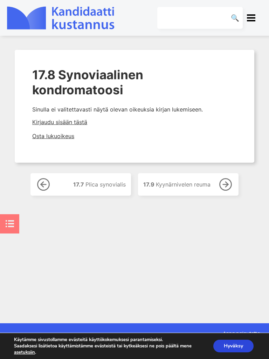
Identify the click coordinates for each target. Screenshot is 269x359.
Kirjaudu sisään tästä (59, 122)
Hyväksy (233, 346)
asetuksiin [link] (24, 352)
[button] (251, 18)
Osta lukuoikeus (53, 136)
